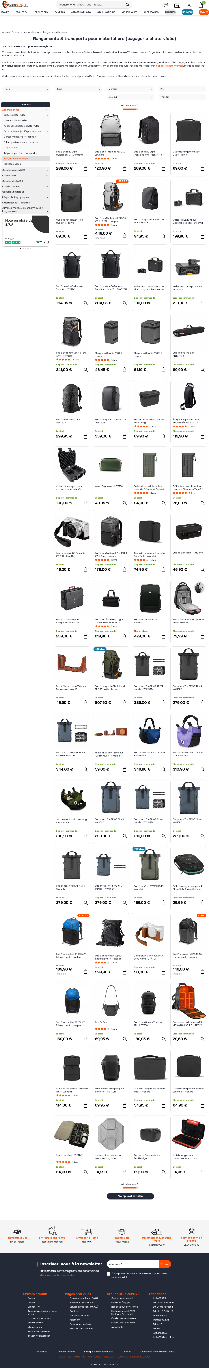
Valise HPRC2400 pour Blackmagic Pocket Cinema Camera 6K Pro (188, 221)
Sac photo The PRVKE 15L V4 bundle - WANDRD (109, 887)
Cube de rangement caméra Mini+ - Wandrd (150, 1090)
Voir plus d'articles (130, 1196)
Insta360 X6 (159, 1298)
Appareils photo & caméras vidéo (42, 1313)
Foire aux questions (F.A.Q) (84, 1298)
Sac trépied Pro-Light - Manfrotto (185, 354)
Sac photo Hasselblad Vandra (146, 621)
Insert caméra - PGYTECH (69, 1155)
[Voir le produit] (163, 236)
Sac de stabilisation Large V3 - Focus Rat (149, 754)
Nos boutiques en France (124, 1306)
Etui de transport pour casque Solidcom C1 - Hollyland (67, 621)
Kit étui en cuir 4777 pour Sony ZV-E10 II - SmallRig (72, 555)
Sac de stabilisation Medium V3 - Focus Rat (188, 754)
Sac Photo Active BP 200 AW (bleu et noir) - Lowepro (71, 1024)
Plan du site (41, 1351)
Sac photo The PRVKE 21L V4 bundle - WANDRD (148, 821)
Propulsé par (96, 1364)
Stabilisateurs (106, 12)
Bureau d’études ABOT (123, 1322)
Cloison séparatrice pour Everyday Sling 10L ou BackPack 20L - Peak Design (110, 1157)
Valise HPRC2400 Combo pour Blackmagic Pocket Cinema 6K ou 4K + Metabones (150, 288)
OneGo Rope (101, 1022)
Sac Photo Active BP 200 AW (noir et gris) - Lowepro (187, 956)
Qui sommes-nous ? (122, 1298)
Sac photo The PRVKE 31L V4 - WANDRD (110, 821)
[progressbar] (130, 109)
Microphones (129, 12)
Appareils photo (81, 12)
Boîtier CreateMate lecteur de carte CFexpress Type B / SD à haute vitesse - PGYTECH (189, 488)
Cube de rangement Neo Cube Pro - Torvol (69, 221)
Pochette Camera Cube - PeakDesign (147, 1157)
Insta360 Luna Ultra (163, 1337)
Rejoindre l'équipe (120, 1302)
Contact (74, 1311)
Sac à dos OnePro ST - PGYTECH (68, 421)
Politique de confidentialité (98, 1351)
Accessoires (151, 12)
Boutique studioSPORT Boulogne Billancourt (123, 1313)
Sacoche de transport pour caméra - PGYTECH (109, 1090)
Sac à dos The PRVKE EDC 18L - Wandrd (150, 888)
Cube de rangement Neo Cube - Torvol (186, 153)
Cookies (127, 1351)
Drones (4, 12)
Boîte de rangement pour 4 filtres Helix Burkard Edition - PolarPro (187, 888)
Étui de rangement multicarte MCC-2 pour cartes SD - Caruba (185, 1157)
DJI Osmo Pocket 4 (163, 1306)
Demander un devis (80, 1324)
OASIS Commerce (111, 1364)
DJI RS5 (156, 1328)
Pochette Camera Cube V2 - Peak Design (149, 421)
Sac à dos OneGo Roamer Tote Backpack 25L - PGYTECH (111, 288)
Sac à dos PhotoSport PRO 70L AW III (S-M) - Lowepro (111, 220)
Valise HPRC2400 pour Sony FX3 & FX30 (187, 288)
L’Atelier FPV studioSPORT (124, 1318)
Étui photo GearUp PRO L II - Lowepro (109, 355)
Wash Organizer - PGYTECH (109, 486)
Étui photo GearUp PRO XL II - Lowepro (148, 355)
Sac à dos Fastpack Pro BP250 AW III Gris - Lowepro (111, 555)
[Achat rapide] (85, 168)
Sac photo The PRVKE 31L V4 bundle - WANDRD (70, 754)
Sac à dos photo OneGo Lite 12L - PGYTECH (149, 221)
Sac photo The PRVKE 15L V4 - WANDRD (71, 887)
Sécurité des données (81, 1328)
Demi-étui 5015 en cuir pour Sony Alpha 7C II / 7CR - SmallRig (148, 957)
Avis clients (117, 1327)
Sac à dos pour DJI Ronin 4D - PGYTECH (110, 421)
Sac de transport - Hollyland (188, 552)
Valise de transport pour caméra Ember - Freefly (69, 488)
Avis (114, 158)
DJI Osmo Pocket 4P (163, 1302)
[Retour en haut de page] (205, 954)
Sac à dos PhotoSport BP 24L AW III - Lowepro (71, 354)
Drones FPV (41, 12)
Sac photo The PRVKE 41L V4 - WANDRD (188, 688)
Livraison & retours (79, 1315)
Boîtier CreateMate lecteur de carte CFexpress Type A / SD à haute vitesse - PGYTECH (150, 488)
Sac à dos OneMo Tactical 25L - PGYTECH (148, 1024)
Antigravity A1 (160, 1332)
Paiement (75, 1319)
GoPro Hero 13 (160, 1315)
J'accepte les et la (139, 1275)
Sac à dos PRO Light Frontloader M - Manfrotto (148, 153)
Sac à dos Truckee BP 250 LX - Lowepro (110, 153)
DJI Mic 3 (157, 1324)
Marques (170, 12)
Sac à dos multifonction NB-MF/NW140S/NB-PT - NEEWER (188, 1024)
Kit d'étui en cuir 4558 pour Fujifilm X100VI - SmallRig (109, 754)
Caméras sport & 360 (39, 1318)
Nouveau (187, 12)
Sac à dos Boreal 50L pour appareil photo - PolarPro (108, 957)
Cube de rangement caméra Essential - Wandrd (188, 1090)
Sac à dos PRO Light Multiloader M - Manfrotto (70, 153)
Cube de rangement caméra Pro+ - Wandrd (72, 1090)
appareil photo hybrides (170, 65)
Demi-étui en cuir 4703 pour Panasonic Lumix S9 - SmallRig (71, 688)
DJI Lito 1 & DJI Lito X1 (163, 1311)
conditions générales (137, 1273)
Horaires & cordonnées (82, 1302)
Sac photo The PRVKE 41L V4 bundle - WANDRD (148, 688)
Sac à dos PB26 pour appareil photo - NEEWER (188, 621)
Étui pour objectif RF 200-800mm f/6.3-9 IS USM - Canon (186, 421)
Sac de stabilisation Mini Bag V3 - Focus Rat (71, 821)
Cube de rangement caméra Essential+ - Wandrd (150, 555)
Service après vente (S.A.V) (84, 1306)
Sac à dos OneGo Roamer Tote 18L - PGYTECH (70, 288)
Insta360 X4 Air (161, 1319)
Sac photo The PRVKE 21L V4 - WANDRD (188, 821)
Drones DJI (22, 12)
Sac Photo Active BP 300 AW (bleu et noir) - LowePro (71, 956)
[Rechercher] (127, 5)
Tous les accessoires (39, 1331)
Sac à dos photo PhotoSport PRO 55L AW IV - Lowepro (110, 688)
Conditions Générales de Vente (157, 1351)
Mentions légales (66, 1351)
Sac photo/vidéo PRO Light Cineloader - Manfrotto (109, 621)
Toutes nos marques (39, 1335)
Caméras (60, 12)
